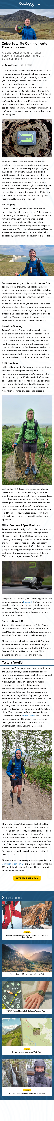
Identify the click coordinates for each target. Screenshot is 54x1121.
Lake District (29, 715)
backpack (28, 602)
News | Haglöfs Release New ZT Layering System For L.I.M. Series (27, 920)
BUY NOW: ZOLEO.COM (27, 878)
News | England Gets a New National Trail (27, 960)
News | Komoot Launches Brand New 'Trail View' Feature (27, 1036)
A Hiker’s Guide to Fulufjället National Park (27, 1077)
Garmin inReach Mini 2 (12, 863)
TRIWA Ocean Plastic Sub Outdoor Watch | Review (27, 997)
